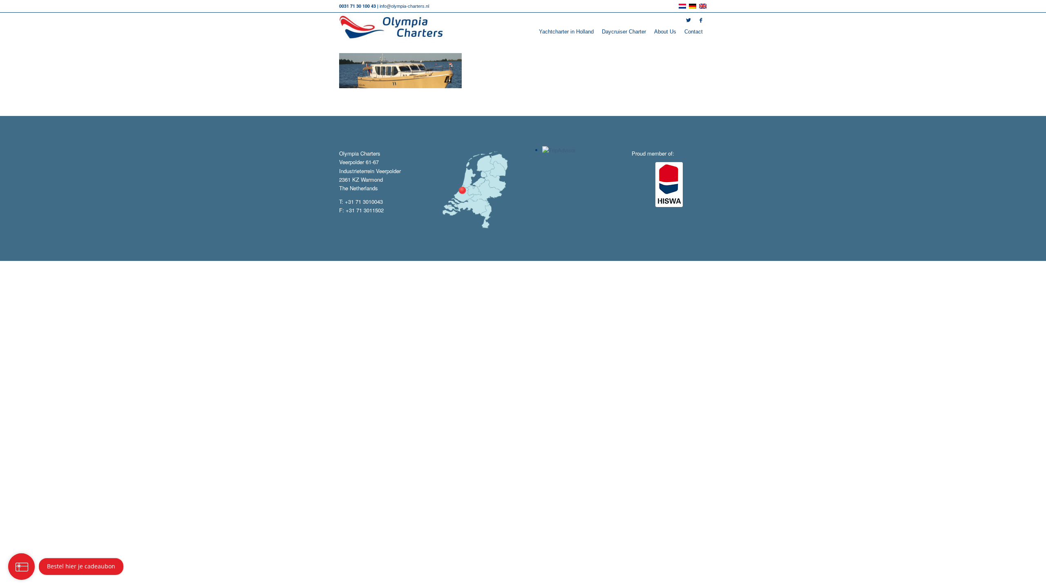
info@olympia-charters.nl (404, 6)
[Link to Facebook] (701, 20)
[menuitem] (566, 32)
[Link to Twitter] (688, 20)
